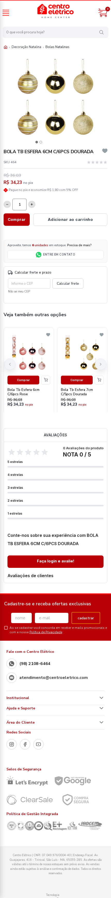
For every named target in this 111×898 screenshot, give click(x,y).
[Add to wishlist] (105, 151)
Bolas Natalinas (57, 47)
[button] (36, 142)
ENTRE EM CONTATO (59, 255)
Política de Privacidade (45, 632)
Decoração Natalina (26, 47)
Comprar (17, 219)
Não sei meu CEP (19, 291)
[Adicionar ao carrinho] (45, 380)
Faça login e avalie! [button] (55, 561)
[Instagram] (11, 744)
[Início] (5, 47)
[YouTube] (38, 744)
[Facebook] (25, 744)
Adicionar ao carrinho (70, 219)
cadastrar (86, 618)
